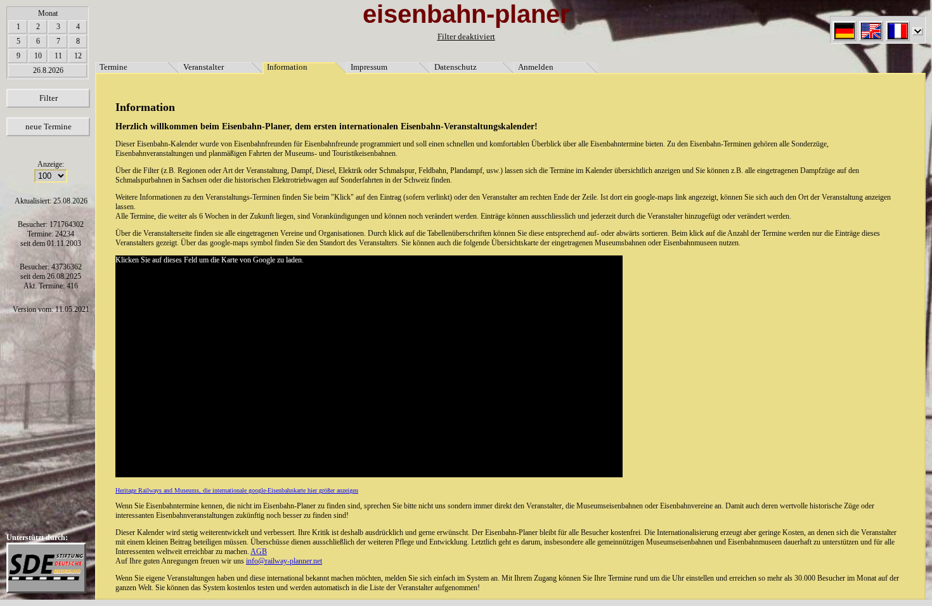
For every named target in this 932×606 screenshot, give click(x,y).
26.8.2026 (48, 70)
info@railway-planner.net (284, 561)
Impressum (369, 67)
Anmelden (535, 67)
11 (58, 55)
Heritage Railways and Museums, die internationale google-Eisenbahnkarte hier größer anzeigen (236, 490)
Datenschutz (455, 67)
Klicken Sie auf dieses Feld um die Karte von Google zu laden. (209, 259)
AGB (258, 551)
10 (38, 55)
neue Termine (48, 126)
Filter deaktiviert (466, 36)
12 (78, 55)
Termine (113, 67)
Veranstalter (203, 67)
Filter (48, 98)
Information (287, 67)
